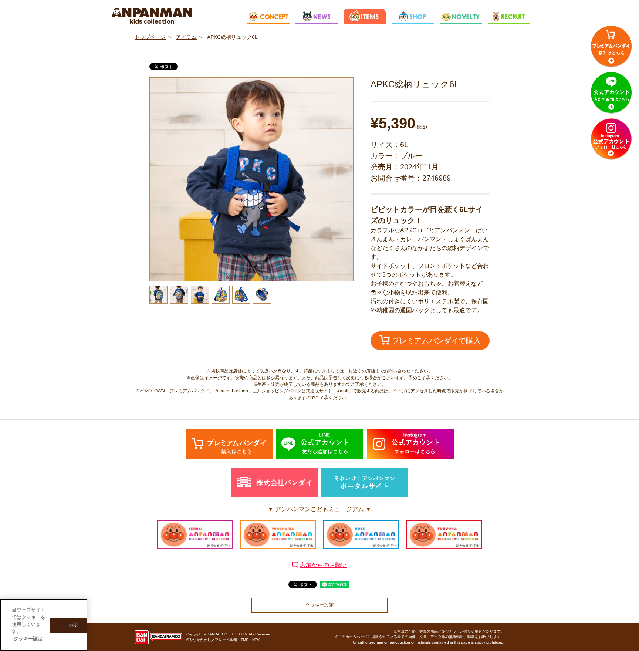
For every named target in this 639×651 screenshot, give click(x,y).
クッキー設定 (319, 605)
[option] (251, 179)
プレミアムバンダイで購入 (435, 341)
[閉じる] (75, 624)
